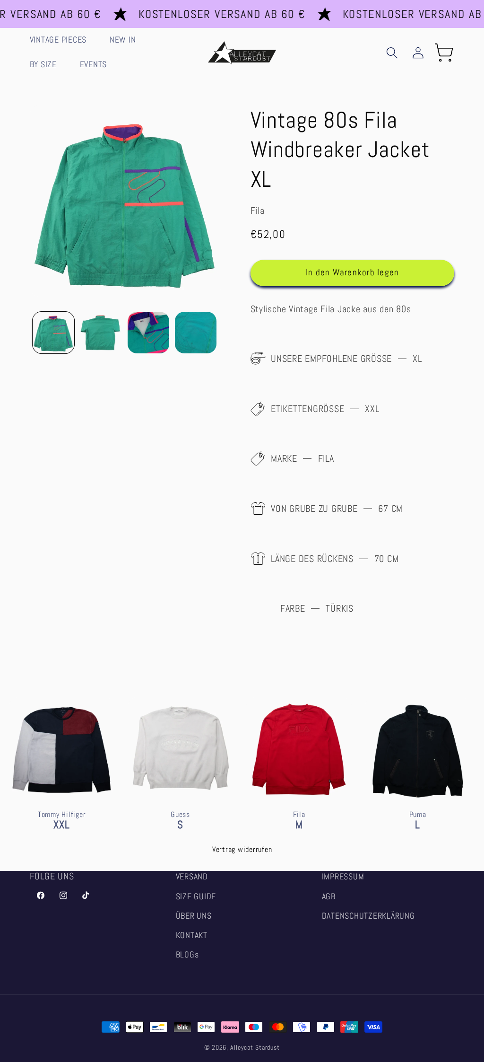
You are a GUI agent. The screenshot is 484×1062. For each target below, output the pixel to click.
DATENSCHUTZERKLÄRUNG (368, 916)
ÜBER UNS (194, 916)
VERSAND (192, 876)
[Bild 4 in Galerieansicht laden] (195, 332)
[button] (63, 40)
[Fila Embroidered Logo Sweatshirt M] (299, 782)
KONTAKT (191, 935)
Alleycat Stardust (255, 1048)
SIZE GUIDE (196, 896)
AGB (329, 896)
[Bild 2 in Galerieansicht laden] (100, 332)
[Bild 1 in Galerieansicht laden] (53, 332)
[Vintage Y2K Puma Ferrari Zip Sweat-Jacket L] (417, 782)
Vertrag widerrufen (242, 849)
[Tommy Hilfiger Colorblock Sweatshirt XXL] (61, 782)
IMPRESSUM (343, 876)
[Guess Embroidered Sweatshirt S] (180, 782)
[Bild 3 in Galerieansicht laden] (148, 332)
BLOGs (187, 954)
